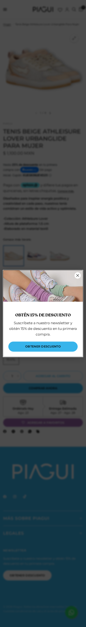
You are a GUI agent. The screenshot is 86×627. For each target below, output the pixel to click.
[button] (43, 346)
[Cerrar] (78, 275)
